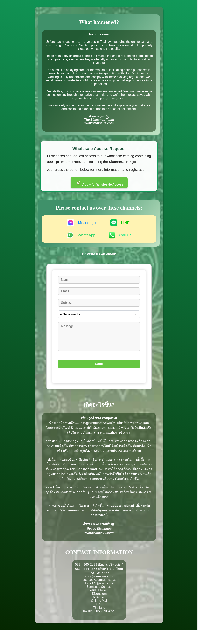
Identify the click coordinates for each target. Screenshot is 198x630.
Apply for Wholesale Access (99, 183)
